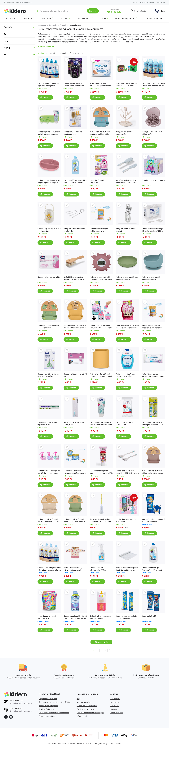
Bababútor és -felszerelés (47, 25)
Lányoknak (27, 18)
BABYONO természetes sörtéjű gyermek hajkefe (74, 278)
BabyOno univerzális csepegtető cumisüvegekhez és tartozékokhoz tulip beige (126, 133)
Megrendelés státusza (48, 699)
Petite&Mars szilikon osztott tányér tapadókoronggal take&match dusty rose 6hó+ (49, 181)
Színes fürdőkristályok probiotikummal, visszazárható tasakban (99, 230)
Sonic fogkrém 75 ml (150, 616)
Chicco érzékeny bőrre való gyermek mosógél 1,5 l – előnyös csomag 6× (49, 84)
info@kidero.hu (16, 700)
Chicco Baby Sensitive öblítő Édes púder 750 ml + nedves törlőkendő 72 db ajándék (75, 617)
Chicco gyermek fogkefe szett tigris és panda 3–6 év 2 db (153, 423)
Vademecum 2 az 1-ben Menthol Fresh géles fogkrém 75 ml (125, 375)
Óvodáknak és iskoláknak (87, 706)
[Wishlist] (41, 60)
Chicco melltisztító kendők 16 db (75, 375)
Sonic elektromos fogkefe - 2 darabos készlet (127, 617)
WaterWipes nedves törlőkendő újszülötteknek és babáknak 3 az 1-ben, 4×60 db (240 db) (100, 84)
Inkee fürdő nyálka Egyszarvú (97, 181)
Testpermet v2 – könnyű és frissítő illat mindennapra (49, 472)
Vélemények (82, 716)
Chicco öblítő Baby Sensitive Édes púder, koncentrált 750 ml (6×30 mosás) (153, 84)
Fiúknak (64, 18)
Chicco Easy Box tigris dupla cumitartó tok (49, 230)
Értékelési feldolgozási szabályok (90, 713)
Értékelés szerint (76, 53)
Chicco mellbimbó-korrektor (49, 277)
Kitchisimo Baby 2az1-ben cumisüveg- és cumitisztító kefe (100, 520)
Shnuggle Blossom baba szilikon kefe (152, 133)
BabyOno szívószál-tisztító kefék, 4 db (74, 230)
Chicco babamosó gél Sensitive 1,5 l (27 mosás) (152, 568)
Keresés (92, 11)
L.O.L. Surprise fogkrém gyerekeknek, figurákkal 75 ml (101, 472)
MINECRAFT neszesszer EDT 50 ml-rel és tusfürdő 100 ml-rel (127, 84)
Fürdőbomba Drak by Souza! (153, 180)
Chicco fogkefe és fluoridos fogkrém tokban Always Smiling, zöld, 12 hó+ (49, 133)
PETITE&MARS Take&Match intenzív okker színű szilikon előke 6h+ (75, 326)
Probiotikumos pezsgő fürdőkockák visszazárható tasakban (153, 326)
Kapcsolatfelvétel (84, 702)
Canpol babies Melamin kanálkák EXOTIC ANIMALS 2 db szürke (127, 472)
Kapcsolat (161, 2)
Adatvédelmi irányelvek (48, 706)
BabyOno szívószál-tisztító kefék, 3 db (74, 423)
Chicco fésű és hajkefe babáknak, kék (73, 133)
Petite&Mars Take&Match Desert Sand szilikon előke (48, 520)
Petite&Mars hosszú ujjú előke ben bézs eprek (73, 568)
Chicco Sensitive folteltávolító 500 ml (98, 568)
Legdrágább (62, 53)
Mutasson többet (44, 47)
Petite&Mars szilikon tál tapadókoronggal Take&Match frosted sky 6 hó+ (152, 278)
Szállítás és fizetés (147, 2)
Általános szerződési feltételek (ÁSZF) (54, 702)
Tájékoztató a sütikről (85, 709)
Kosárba (46, 97)
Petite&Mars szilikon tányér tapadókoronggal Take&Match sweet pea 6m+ (127, 278)
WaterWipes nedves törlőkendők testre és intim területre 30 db (153, 375)
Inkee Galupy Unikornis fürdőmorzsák (47, 617)
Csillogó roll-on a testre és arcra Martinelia (100, 617)
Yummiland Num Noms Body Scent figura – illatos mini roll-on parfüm (127, 326)
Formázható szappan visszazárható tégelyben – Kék (74, 472)
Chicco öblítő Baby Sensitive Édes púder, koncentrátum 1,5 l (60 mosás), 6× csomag (49, 568)
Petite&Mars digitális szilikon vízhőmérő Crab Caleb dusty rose (101, 278)
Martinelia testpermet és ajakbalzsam (126, 520)
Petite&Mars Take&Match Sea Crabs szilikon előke (100, 133)
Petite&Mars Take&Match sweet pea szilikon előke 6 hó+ (74, 520)
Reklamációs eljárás (47, 716)
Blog (135, 2)
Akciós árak (11, 18)
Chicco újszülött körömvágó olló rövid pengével (49, 375)
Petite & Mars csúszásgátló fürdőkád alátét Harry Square (127, 568)
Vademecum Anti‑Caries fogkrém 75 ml (47, 423)
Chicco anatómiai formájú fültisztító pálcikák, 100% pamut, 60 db (152, 230)
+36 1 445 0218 (114, 11)
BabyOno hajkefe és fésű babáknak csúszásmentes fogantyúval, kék (126, 181)
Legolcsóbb (50, 53)
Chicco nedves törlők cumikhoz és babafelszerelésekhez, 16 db (127, 423)
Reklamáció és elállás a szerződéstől (54, 713)
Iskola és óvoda (84, 18)
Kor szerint (46, 18)
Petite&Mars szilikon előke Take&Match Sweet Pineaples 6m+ (48, 326)
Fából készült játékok (124, 18)
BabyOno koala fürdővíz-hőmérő (126, 230)
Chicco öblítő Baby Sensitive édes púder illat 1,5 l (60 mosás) (75, 181)
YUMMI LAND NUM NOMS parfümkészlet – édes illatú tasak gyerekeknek (101, 326)
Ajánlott (41, 53)
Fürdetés (63, 25)
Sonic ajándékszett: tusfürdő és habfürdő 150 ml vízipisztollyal (153, 520)
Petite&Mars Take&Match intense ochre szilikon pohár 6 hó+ (101, 375)
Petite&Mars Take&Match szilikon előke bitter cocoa (152, 472)
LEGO (103, 18)
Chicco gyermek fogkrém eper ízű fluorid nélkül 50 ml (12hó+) (101, 423)
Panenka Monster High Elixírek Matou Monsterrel (74, 84)
